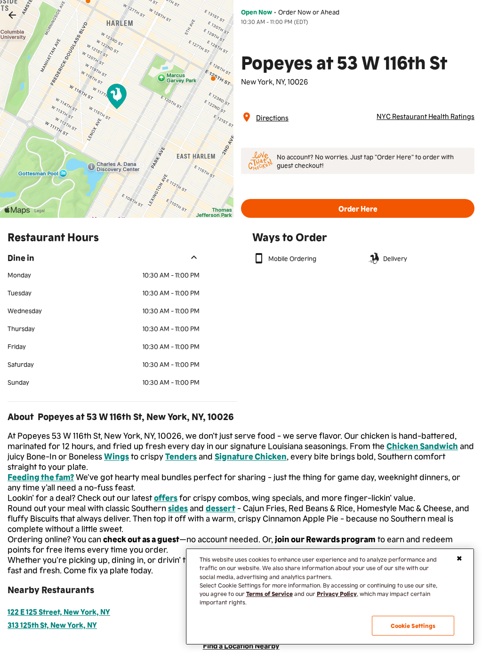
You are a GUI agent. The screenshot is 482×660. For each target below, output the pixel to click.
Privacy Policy (337, 593)
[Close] (459, 558)
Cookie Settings (413, 625)
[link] (12, 15)
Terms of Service (269, 593)
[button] (357, 208)
